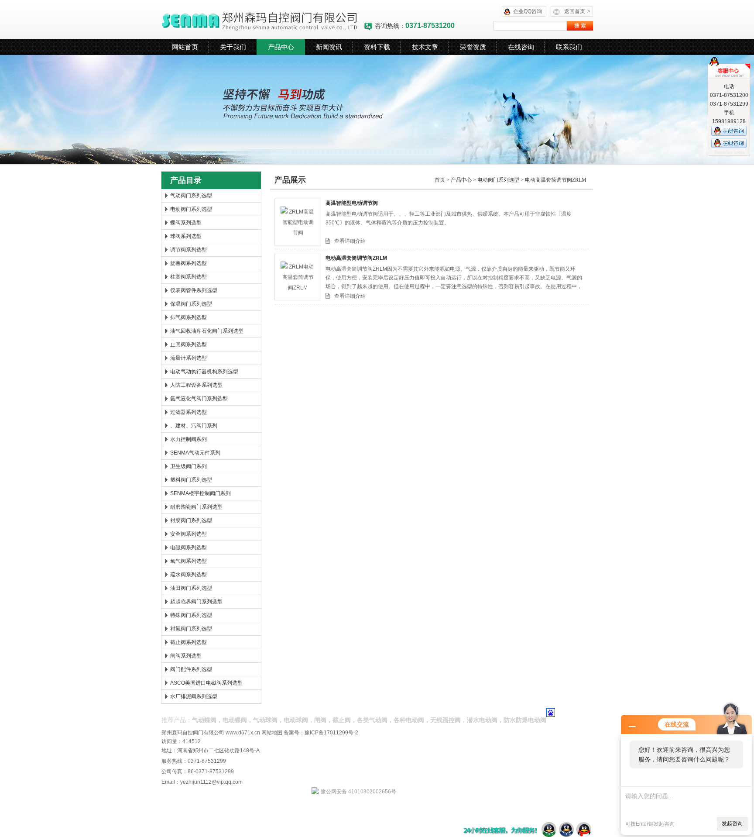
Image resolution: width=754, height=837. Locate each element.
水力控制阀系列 (188, 439)
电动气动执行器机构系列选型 (204, 372)
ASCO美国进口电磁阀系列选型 (206, 683)
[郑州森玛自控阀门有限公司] (262, 19)
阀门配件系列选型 (191, 669)
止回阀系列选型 (188, 344)
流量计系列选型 (188, 358)
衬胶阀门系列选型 (191, 520)
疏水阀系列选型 (188, 575)
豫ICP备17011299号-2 (331, 733)
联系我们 (569, 47)
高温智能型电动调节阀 (352, 203)
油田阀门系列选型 (191, 588)
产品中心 (281, 47)
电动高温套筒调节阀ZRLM (555, 180)
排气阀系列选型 (188, 317)
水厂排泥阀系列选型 (193, 696)
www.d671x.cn (243, 733)
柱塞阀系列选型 (188, 277)
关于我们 (233, 47)
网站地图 (271, 733)
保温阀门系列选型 (191, 304)
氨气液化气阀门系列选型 (199, 399)
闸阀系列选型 (186, 656)
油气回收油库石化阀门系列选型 (206, 331)
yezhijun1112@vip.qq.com (211, 782)
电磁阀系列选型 (188, 547)
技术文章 (425, 47)
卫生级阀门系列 (188, 466)
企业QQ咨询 (527, 11)
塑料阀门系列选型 (191, 480)
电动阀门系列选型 (191, 209)
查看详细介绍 (350, 241)
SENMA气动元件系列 (195, 453)
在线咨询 (521, 47)
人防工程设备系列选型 (196, 385)
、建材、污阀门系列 (193, 426)
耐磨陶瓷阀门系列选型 (196, 507)
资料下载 (377, 47)
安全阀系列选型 (188, 534)
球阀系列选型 (186, 236)
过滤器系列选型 (188, 412)
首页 (440, 180)
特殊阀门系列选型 (191, 615)
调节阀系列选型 (188, 250)
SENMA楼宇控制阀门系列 (200, 493)
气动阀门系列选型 (191, 196)
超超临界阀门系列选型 (196, 602)
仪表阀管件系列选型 (193, 290)
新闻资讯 (329, 47)
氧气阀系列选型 (188, 561)
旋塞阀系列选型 (188, 263)
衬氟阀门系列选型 (191, 629)
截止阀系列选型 (188, 642)
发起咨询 (732, 823)
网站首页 (185, 47)
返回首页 (577, 11)
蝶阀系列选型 (186, 223)
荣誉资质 (473, 47)
